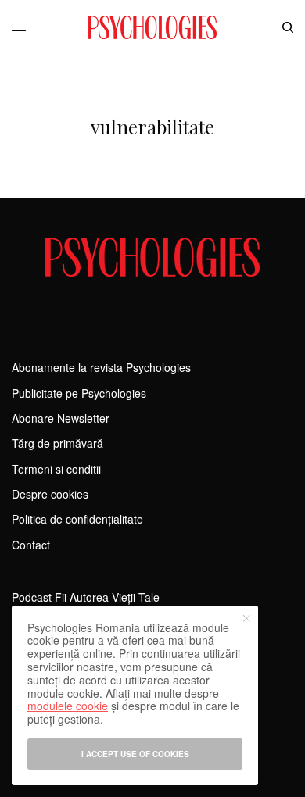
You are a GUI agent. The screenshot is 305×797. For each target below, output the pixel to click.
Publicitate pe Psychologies (79, 393)
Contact (31, 544)
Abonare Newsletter (60, 418)
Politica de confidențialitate (77, 519)
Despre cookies (50, 494)
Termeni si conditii (56, 469)
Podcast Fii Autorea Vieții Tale (86, 597)
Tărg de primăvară (57, 443)
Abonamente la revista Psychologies (101, 367)
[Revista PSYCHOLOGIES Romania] (152, 27)
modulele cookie (67, 705)
